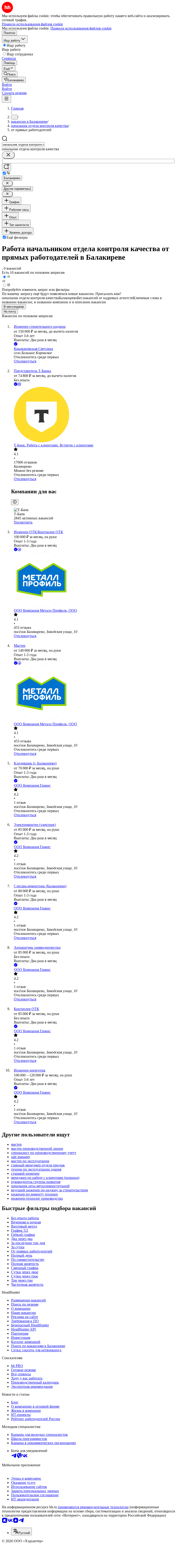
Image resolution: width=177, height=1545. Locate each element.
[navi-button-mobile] (6, 99)
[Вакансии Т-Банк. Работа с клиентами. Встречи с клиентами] (93, 415)
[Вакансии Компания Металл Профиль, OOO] (93, 580)
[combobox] (23, 144)
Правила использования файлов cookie (81, 28)
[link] (10, 74)
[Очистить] (8, 155)
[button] (7, 85)
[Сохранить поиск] (6, 167)
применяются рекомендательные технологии (93, 1507)
